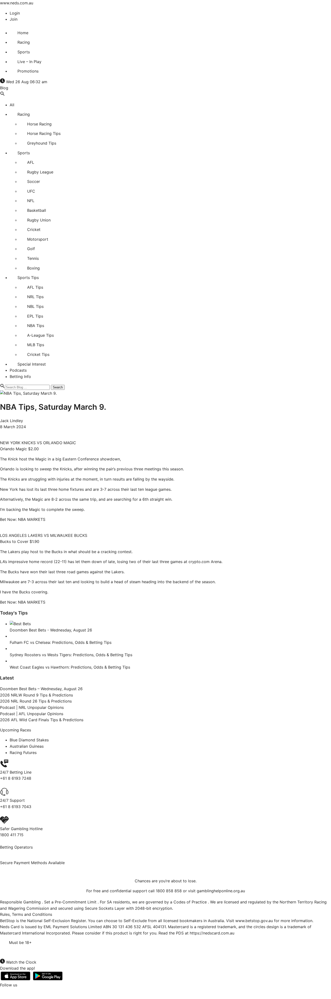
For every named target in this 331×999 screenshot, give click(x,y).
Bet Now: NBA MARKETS (22, 519)
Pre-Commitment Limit (76, 902)
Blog (4, 87)
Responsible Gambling (21, 902)
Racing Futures (23, 752)
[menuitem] (19, 32)
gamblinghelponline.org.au (221, 890)
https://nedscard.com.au (212, 933)
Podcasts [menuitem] (18, 370)
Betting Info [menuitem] (20, 376)
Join (13, 19)
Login (15, 13)
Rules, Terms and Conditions (26, 914)
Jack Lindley (11, 420)
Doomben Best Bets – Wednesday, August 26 (42, 688)
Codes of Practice (190, 902)
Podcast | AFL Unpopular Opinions (31, 713)
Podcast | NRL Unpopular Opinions (32, 707)
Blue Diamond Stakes (29, 739)
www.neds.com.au (16, 2)
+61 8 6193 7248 (15, 778)
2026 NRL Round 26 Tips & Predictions (36, 701)
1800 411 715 (12, 834)
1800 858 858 (169, 890)
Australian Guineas (27, 746)
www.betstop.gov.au (254, 920)
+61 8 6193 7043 (15, 806)
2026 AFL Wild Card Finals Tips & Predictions (41, 719)
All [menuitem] (12, 104)
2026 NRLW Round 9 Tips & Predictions (36, 695)
